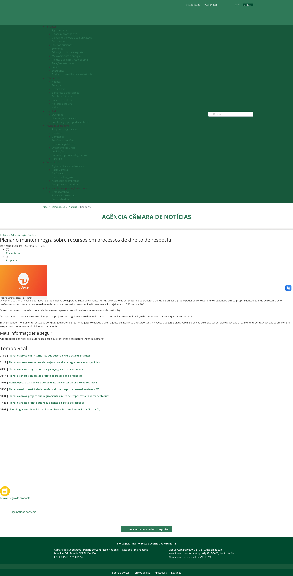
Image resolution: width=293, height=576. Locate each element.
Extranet (176, 572)
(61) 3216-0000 (210, 553)
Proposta (11, 260)
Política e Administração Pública (18, 235)
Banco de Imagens (62, 177)
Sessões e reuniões (63, 140)
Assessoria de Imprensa (65, 180)
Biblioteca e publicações (65, 92)
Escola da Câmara (62, 96)
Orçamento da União (64, 147)
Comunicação (58, 206)
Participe (57, 158)
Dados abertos (60, 199)
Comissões (58, 136)
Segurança (58, 70)
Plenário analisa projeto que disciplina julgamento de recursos (46, 369)
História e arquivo (62, 103)
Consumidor (59, 41)
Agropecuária (59, 30)
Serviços (56, 85)
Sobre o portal (120, 572)
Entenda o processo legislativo (69, 155)
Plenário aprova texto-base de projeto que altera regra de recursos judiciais (54, 362)
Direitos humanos (62, 45)
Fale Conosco (211, 5)
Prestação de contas (63, 195)
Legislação (58, 151)
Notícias (73, 206)
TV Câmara (58, 173)
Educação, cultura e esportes (68, 52)
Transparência (60, 191)
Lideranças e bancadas (65, 118)
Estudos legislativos (63, 144)
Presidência (58, 89)
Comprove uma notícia (65, 184)
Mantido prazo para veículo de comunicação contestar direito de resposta (53, 382)
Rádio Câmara (60, 169)
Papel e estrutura (62, 100)
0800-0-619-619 (196, 549)
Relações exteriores (63, 63)
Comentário (13, 253)
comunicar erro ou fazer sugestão (148, 529)
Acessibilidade (193, 5)
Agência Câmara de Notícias (68, 166)
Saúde (55, 67)
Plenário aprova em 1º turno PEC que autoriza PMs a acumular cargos (49, 355)
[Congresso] (223, 4)
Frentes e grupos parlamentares (70, 122)
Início (45, 206)
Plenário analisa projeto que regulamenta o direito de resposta (46, 402)
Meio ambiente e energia (66, 56)
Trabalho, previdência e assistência (72, 74)
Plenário (56, 133)
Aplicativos (161, 572)
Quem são (57, 114)
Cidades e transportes (64, 34)
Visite (55, 107)
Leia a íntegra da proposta (15, 498)
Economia (57, 48)
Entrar (247, 5)
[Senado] (229, 4)
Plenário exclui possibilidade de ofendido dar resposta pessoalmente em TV (54, 389)
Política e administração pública (70, 59)
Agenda (56, 81)
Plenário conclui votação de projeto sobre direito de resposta (45, 375)
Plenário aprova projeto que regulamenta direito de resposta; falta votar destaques (59, 396)
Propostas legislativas (64, 129)
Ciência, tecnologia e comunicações (72, 37)
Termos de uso (141, 572)
